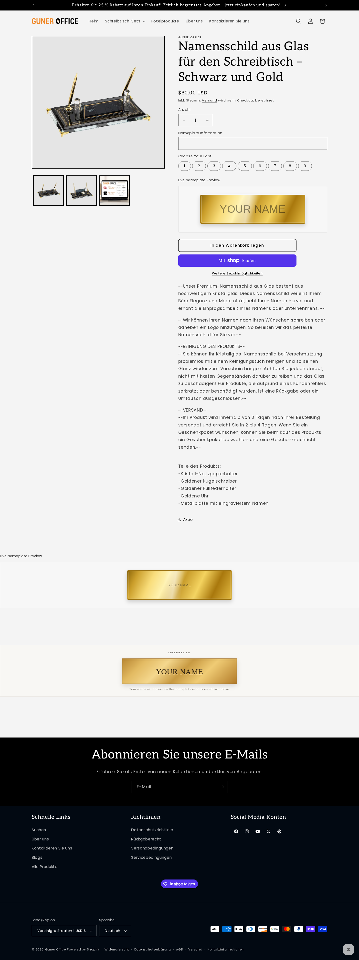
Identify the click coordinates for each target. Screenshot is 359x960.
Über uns (40, 839)
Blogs (37, 857)
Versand (209, 100)
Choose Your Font (195, 156)
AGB (179, 949)
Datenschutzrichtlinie (152, 829)
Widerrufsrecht (117, 949)
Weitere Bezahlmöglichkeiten (237, 273)
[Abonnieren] (222, 787)
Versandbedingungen (152, 848)
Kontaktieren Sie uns (52, 848)
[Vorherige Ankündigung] (33, 5)
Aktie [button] (188, 519)
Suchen (39, 829)
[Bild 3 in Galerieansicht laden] (114, 190)
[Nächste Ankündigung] (326, 5)
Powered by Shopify (83, 949)
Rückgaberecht (146, 839)
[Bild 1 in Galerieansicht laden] (48, 190)
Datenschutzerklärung (152, 949)
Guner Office (55, 949)
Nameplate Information (200, 133)
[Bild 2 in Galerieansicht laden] (81, 190)
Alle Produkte (45, 866)
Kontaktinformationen (226, 949)
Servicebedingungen (151, 857)
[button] (125, 21)
